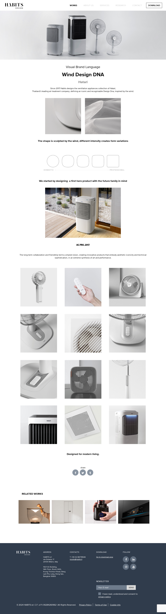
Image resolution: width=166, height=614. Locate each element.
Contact (137, 5)
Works (73, 5)
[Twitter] (83, 472)
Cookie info (115, 605)
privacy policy (104, 597)
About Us (89, 5)
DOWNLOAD (154, 6)
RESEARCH (121, 5)
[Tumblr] (90, 472)
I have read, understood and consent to (118, 594)
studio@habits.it (76, 559)
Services (104, 5)
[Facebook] (76, 472)
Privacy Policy (85, 605)
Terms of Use (101, 605)
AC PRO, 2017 (83, 244)
